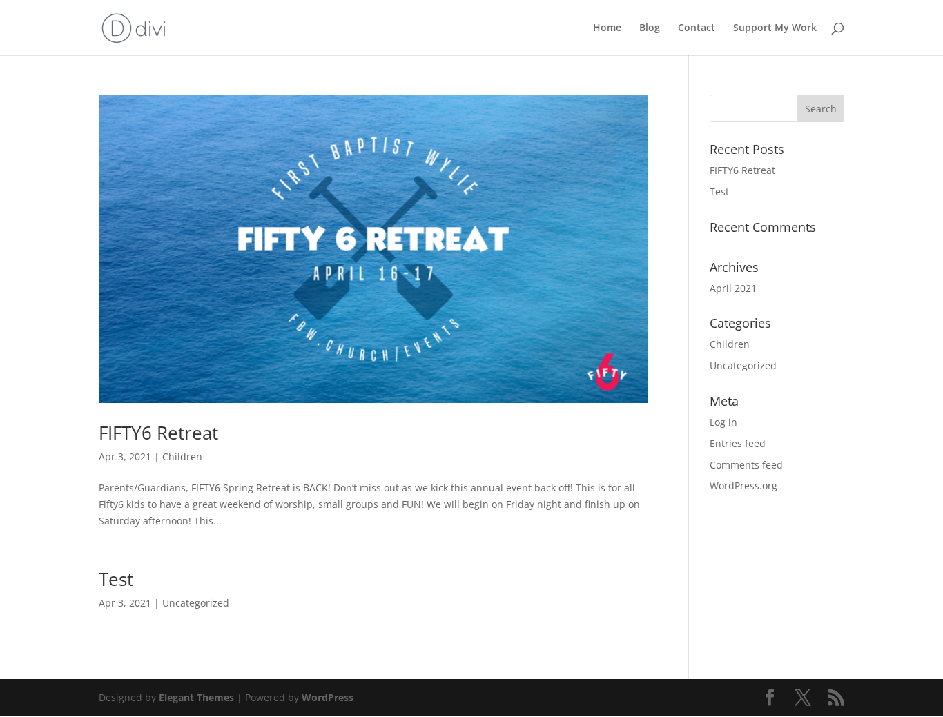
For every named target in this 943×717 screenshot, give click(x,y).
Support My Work (775, 28)
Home (607, 28)
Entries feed (738, 443)
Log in (723, 422)
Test (116, 579)
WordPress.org (743, 485)
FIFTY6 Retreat (158, 432)
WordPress (327, 697)
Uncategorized (195, 602)
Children (182, 456)
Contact (696, 28)
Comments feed (746, 464)
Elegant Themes (196, 697)
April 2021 (733, 288)
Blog (649, 28)
